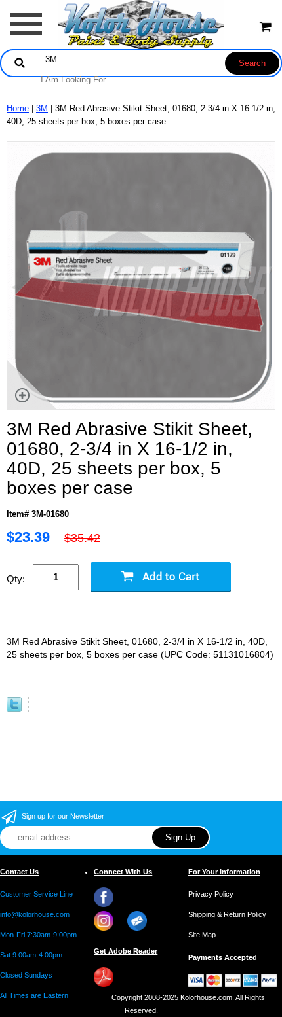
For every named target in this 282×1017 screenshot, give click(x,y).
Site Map (202, 934)
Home (18, 108)
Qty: (16, 578)
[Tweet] (14, 709)
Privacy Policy (210, 894)
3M (42, 108)
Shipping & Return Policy (227, 914)
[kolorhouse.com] (141, 24)
